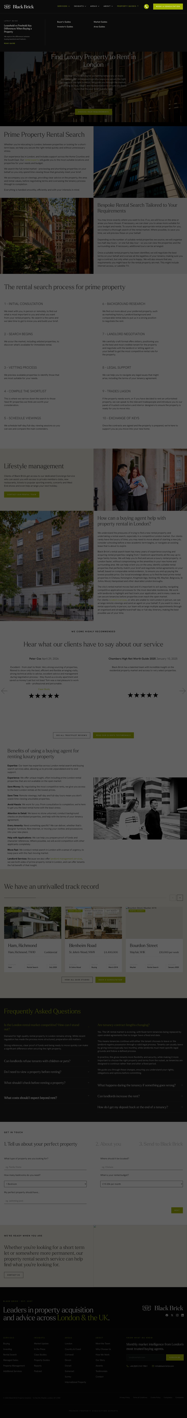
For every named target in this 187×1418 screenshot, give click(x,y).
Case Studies (40, 1354)
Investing (7, 1349)
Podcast (38, 1371)
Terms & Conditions (140, 1398)
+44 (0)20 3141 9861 (139, 1366)
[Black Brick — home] (19, 6)
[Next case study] (180, 898)
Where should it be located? (114, 1158)
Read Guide (9, 43)
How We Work (102, 1354)
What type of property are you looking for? (26, 1158)
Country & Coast (73, 1349)
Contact (99, 1376)
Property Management (14, 1365)
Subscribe (174, 1357)
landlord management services (66, 858)
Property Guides (42, 1360)
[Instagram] (177, 1315)
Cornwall (69, 1354)
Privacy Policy (125, 1398)
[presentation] (4, 692)
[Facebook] (167, 1315)
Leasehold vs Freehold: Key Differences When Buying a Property (18, 28)
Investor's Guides (65, 26)
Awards (99, 1365)
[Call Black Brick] (146, 6)
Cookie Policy (155, 1398)
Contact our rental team (21, 494)
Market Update (41, 1343)
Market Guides (100, 22)
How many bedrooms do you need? (22, 1175)
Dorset (68, 1365)
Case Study (44, 689)
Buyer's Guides (64, 22)
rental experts (32, 159)
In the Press (39, 1349)
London (68, 1343)
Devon (68, 1360)
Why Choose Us (103, 1349)
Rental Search (10, 1354)
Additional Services (12, 1371)
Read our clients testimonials (113, 735)
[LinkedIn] (182, 1315)
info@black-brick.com (164, 1366)
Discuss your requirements (93, 112)
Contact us (13, 1275)
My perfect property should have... (22, 1192)
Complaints (180, 1398)
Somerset (69, 1371)
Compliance (168, 1398)
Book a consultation (110, 980)
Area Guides (99, 26)
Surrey (68, 1376)
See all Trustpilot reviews (71, 735)
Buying (6, 1343)
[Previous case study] (173, 898)
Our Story (100, 1360)
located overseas (118, 599)
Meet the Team (103, 1343)
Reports (37, 1365)
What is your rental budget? (114, 1175)
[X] (172, 1315)
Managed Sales (10, 1360)
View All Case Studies (77, 980)
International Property (75, 1382)
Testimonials (101, 1371)
